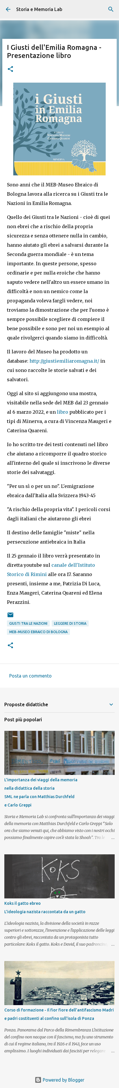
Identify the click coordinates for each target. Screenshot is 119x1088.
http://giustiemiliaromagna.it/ (64, 361)
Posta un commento (30, 675)
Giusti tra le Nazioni (28, 623)
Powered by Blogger (63, 1079)
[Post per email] (10, 617)
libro (63, 412)
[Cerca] (110, 9)
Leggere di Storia (70, 623)
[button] (10, 69)
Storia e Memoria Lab (39, 9)
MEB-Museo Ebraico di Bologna (38, 632)
